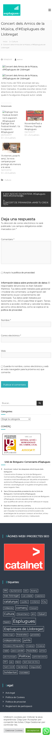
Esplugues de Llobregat (23, 629)
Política (24, 656)
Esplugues (24, 621)
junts (26, 640)
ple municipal (9, 657)
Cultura (14, 41)
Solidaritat (10, 672)
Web (3, 351)
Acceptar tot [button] (33, 730)
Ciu (44, 601)
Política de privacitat (15, 701)
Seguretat (35, 667)
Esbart (42, 614)
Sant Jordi (9, 667)
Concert (33, 608)
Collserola (8, 608)
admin (20, 59)
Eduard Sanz (23, 614)
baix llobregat (11, 596)
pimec (42, 651)
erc (33, 614)
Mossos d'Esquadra (13, 646)
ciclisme (35, 602)
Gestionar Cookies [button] (13, 730)
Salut (18, 662)
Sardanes (22, 667)
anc (25, 591)
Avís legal (10, 693)
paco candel (17, 651)
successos (24, 672)
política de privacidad (24, 272)
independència (12, 640)
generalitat (35, 635)
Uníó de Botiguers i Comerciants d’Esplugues (27, 462)
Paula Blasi (32, 651)
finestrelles (22, 634)
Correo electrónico (11, 335)
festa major (8, 635)
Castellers (40, 596)
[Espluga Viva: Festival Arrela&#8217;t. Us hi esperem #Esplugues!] (11, 115)
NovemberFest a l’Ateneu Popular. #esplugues (33, 126)
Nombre (6, 320)
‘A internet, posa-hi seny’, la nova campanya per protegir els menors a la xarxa (11, 161)
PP (5, 662)
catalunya (11, 601)
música (40, 646)
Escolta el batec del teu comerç (17, 506)
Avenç (34, 590)
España (7, 622)
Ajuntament (16, 591)
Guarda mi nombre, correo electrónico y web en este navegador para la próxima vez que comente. (25, 369)
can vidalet (27, 596)
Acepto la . (19, 272)
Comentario (7, 239)
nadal (6, 651)
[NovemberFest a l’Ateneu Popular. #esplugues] (35, 115)
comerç (21, 607)
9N (5, 590)
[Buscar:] (19, 403)
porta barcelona (39, 657)
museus (30, 646)
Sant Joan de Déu (31, 662)
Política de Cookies (15, 697)
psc (11, 662)
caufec (24, 602)
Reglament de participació (18, 706)
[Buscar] (40, 403)
